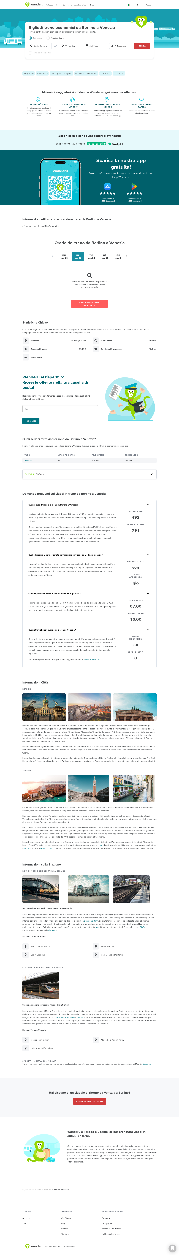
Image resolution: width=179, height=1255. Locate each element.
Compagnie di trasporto (61, 73)
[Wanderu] (34, 4)
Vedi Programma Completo (89, 303)
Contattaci (106, 1218)
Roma (63, 1017)
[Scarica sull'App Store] (107, 186)
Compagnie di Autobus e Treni (75, 5)
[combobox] (40, 46)
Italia (39, 1189)
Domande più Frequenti (86, 73)
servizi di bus (46, 848)
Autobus (49, 5)
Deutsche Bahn (91, 921)
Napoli (57, 1017)
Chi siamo (66, 1218)
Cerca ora (147, 1064)
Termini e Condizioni (111, 1228)
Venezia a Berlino (92, 659)
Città (105, 73)
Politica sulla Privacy (111, 1234)
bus (97, 927)
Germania (52, 930)
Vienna (80, 1017)
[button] (130, 5)
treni (101, 845)
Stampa (64, 1228)
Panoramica (42, 73)
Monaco (27, 848)
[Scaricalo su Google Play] (134, 186)
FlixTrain (28, 460)
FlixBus (143, 927)
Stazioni (119, 73)
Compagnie (107, 1223)
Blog (92, 5)
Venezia (47, 1189)
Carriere (65, 1234)
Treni (58, 5)
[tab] (38, 39)
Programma (28, 73)
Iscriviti (31, 421)
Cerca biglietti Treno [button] (89, 1101)
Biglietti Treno (28, 1189)
